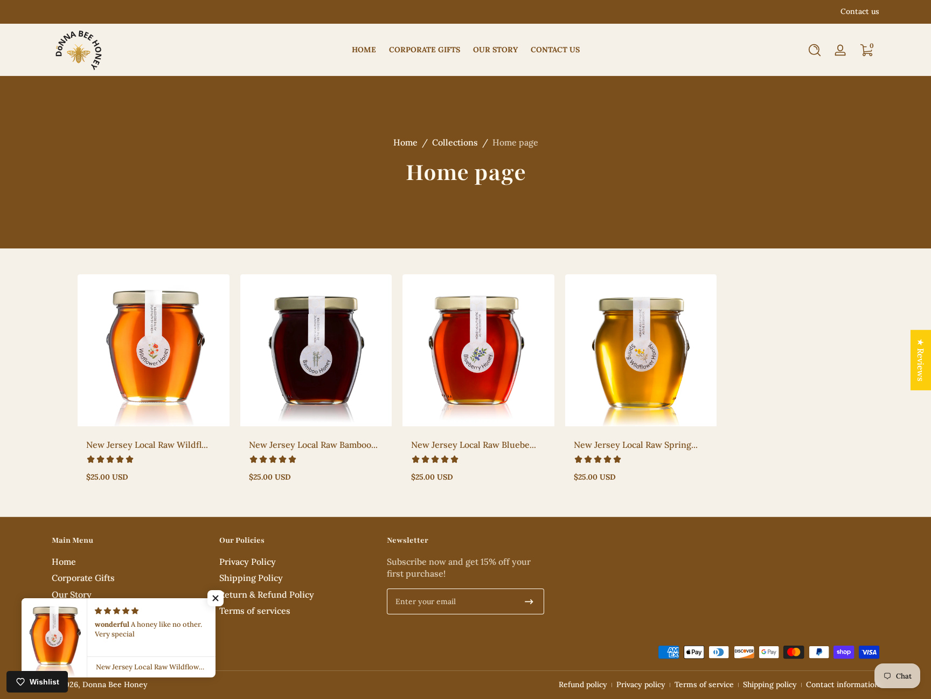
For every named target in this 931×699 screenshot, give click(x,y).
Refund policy (583, 684)
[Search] (814, 50)
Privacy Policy (247, 561)
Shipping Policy (251, 577)
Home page (515, 142)
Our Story (72, 594)
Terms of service (704, 684)
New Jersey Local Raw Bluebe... (473, 444)
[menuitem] (130, 561)
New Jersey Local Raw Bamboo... (313, 444)
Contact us (859, 11)
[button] (815, 50)
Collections (455, 142)
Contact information (842, 684)
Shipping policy (770, 684)
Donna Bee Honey (115, 684)
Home (405, 142)
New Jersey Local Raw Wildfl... (147, 444)
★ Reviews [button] (920, 360)
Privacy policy (640, 684)
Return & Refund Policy (266, 594)
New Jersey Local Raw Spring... (636, 444)
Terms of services (254, 610)
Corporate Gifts (83, 577)
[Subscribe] (529, 601)
